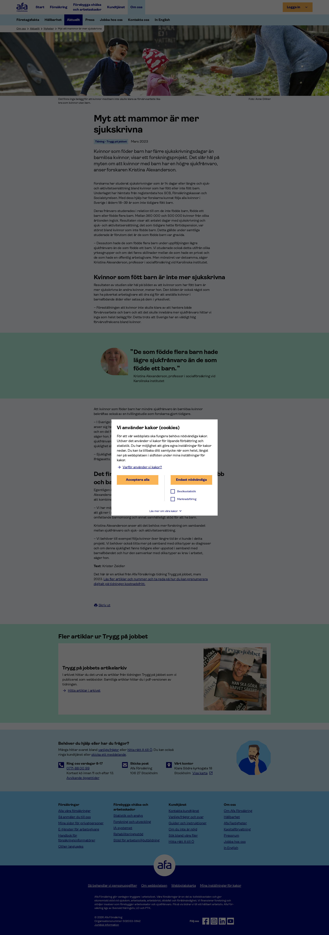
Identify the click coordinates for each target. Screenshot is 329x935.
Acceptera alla (137, 480)
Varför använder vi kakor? (142, 467)
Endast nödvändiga (191, 480)
